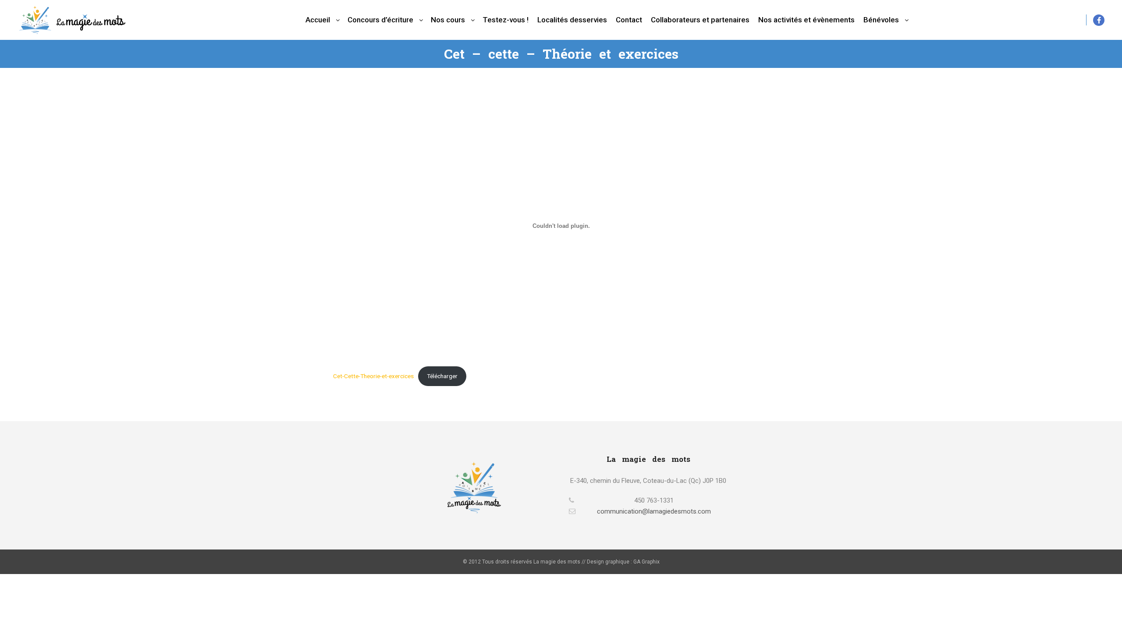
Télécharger (442, 375)
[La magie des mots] (72, 20)
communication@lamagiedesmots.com (654, 511)
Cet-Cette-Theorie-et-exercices (373, 375)
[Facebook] (1098, 20)
